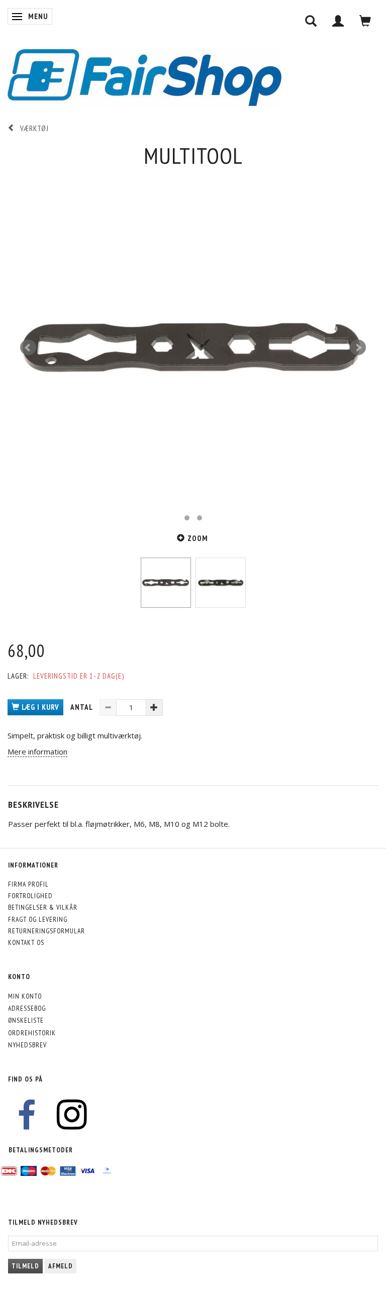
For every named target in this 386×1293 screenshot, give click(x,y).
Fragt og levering (37, 919)
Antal (82, 707)
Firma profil (28, 884)
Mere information (37, 751)
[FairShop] (144, 76)
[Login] (338, 21)
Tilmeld (25, 1266)
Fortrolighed (30, 895)
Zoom (197, 538)
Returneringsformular (46, 930)
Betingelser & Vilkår (42, 907)
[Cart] (365, 21)
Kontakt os (26, 942)
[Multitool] (193, 347)
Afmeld (60, 1266)
